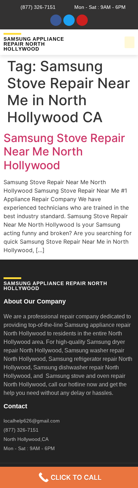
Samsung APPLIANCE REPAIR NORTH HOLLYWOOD (34, 44)
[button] (129, 42)
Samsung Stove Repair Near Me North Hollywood (64, 151)
